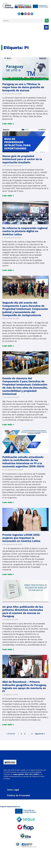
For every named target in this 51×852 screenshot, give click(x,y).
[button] (46, 27)
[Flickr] (32, 14)
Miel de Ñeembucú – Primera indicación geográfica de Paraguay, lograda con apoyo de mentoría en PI (24, 686)
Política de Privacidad (18, 795)
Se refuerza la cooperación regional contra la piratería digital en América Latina (25, 231)
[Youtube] (28, 14)
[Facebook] (25, 14)
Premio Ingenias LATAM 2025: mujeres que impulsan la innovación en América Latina (21, 538)
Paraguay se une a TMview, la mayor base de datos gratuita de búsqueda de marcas (23, 87)
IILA (30, 774)
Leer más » (8, 123)
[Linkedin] (19, 14)
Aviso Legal (13, 789)
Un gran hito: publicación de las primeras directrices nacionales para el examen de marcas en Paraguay (22, 611)
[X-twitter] (22, 14)
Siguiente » (40, 734)
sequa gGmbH (18, 774)
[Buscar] (47, 20)
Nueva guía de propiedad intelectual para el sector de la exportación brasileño (22, 159)
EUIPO (36, 774)
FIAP (26, 774)
